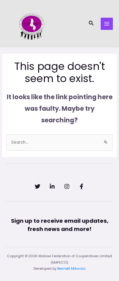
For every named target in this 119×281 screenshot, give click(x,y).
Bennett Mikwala (71, 268)
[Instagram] (67, 186)
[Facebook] (81, 186)
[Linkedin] (52, 186)
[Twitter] (37, 186)
